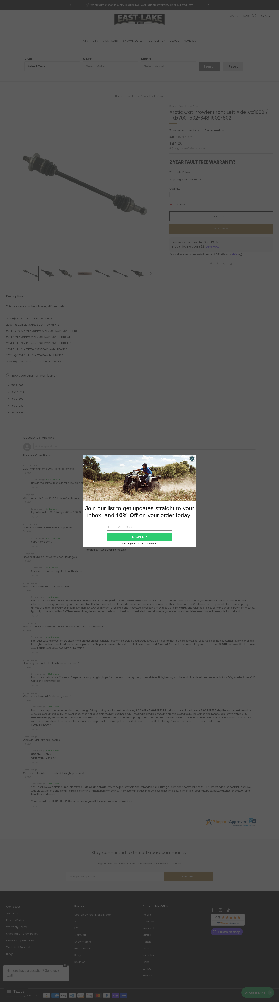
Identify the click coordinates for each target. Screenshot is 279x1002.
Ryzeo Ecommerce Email (113, 549)
